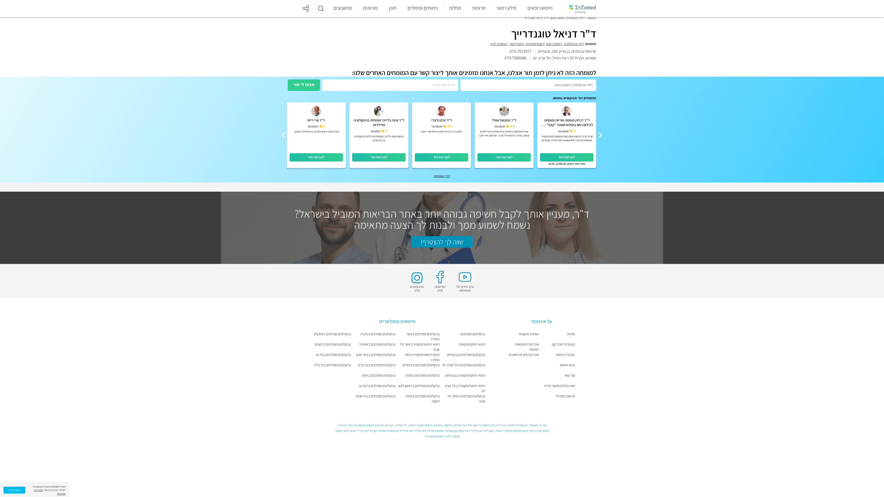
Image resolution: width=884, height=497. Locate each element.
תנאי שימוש (567, 365)
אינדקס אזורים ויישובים (524, 354)
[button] (321, 8)
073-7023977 (521, 51)
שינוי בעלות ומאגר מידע (559, 385)
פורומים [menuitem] (370, 8)
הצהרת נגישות (565, 354)
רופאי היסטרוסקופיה (472, 344)
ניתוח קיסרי (516, 43)
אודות (571, 334)
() (563, 131)
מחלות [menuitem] (455, 8)
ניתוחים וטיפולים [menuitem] (422, 8)
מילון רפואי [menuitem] (506, 8)
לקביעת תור (566, 157)
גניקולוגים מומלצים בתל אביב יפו (463, 365)
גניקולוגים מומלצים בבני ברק (376, 365)
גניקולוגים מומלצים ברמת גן (377, 385)
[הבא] (283, 135)
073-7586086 (515, 58)
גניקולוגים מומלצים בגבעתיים (466, 354)
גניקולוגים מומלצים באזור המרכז (423, 336)
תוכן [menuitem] (392, 8)
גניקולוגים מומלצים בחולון (378, 375)
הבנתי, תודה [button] (14, 490)
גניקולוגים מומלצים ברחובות (332, 344)
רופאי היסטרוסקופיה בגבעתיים (465, 375)
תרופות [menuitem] (479, 8)
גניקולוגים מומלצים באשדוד (377, 344)
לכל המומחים (442, 176)
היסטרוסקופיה (535, 43)
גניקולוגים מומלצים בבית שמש (375, 396)
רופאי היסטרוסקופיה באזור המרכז (422, 357)
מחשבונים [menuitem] (343, 8)
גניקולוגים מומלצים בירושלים (421, 365)
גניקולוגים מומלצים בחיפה (422, 375)
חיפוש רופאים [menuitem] (539, 8)
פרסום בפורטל (565, 396)
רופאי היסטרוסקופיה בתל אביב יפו (465, 388)
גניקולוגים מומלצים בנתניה (377, 334)
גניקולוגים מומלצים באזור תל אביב (466, 399)
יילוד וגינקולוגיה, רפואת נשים (565, 43)
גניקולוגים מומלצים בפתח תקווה (423, 399)
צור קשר (569, 375)
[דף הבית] (579, 9)
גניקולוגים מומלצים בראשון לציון (419, 385)
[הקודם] (600, 135)
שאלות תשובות (529, 334)
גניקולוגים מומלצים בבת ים (333, 354)
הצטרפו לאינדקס (563, 344)
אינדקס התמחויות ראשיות (527, 347)
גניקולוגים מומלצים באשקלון (332, 334)
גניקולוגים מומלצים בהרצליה (332, 365)
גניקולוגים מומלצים (472, 334)
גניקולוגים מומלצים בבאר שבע (375, 354)
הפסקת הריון (499, 43)
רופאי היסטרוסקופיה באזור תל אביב (420, 347)
